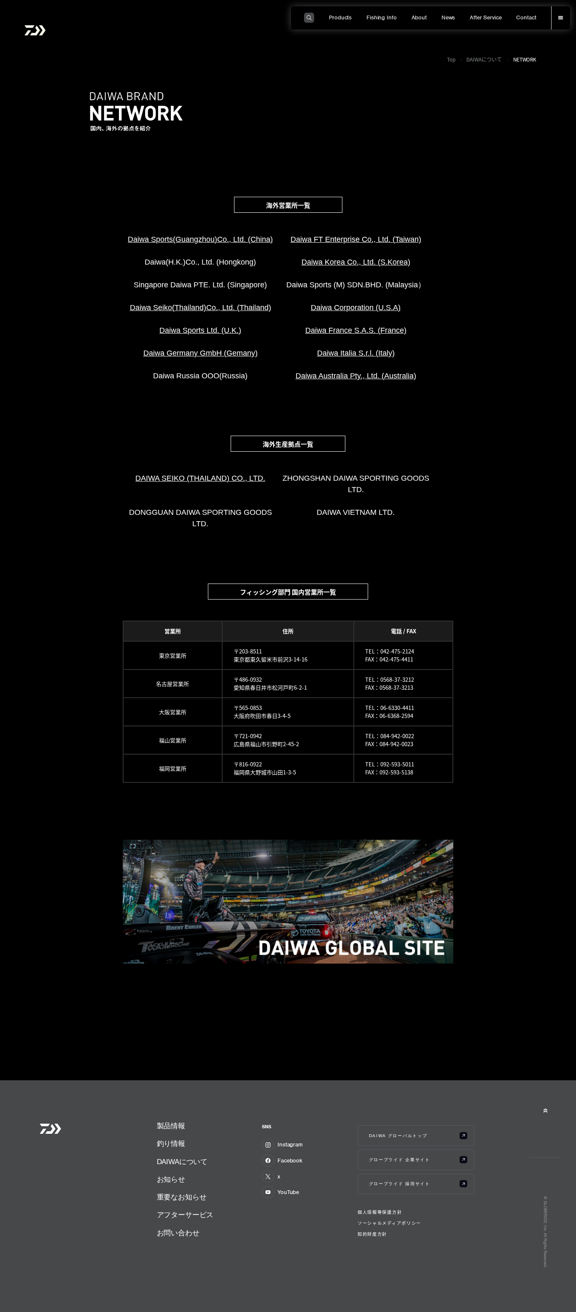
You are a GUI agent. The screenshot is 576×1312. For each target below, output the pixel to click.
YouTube (288, 1192)
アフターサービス (185, 1215)
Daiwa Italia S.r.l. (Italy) (356, 353)
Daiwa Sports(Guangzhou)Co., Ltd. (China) (200, 239)
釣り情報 (171, 1144)
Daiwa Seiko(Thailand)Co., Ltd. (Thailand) (200, 307)
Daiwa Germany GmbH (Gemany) (200, 353)
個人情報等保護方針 (380, 1212)
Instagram (290, 1144)
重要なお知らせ (182, 1197)
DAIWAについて (484, 59)
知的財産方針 (372, 1234)
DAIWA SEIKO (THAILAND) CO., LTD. (200, 478)
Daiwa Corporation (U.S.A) (356, 307)
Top (451, 59)
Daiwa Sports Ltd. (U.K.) (200, 330)
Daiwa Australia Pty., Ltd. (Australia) (356, 376)
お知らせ (171, 1179)
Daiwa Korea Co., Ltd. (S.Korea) (355, 262)
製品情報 (171, 1126)
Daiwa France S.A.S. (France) (355, 330)
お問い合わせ (178, 1233)
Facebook (289, 1160)
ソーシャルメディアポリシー (389, 1223)
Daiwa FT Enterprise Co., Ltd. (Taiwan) (356, 239)
